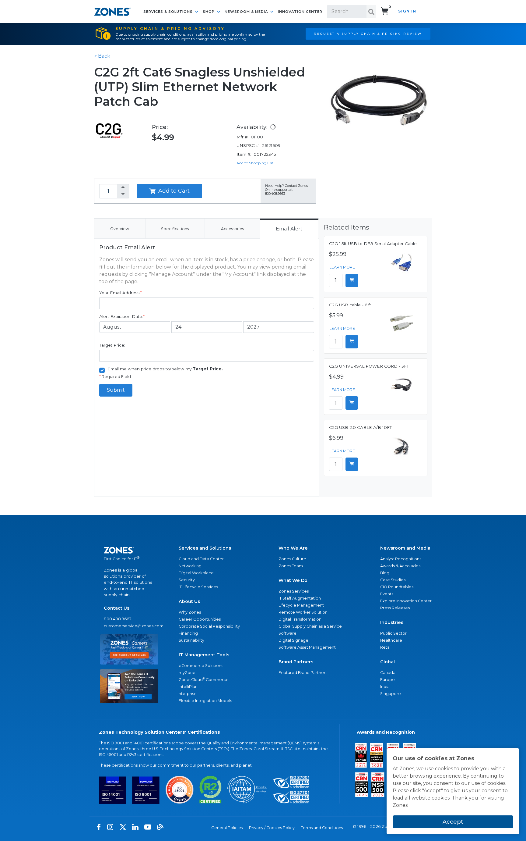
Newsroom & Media (247, 11)
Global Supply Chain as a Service (310, 626)
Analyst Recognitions (400, 559)
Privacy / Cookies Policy (272, 827)
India (385, 686)
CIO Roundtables (396, 587)
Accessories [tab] (232, 228)
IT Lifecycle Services (198, 587)
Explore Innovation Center (406, 601)
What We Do (293, 580)
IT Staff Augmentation (300, 598)
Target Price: (112, 345)
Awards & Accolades (400, 566)
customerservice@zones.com (129, 626)
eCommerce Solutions (201, 665)
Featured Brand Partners (303, 672)
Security (187, 580)
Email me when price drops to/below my (165, 368)
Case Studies (392, 580)
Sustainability (191, 640)
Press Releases (395, 608)
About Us (189, 601)
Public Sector (393, 633)
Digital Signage (293, 640)
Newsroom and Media (405, 548)
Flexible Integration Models (205, 700)
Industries (391, 622)
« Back (102, 56)
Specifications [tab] (175, 228)
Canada (387, 672)
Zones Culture (292, 559)
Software (287, 633)
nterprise (188, 693)
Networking (190, 566)
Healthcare (391, 640)
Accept (453, 821)
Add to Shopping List (255, 163)
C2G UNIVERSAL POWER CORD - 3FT (369, 366)
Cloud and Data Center (201, 559)
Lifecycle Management (301, 605)
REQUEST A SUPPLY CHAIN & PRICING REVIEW (368, 33)
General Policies (227, 827)
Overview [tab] (119, 228)
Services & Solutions (168, 11)
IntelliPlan (188, 686)
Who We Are (293, 548)
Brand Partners (296, 662)
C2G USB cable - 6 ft (350, 304)
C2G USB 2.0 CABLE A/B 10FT (360, 427)
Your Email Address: (120, 292)
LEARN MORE (342, 267)
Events (386, 594)
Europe (387, 679)
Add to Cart (173, 190)
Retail (385, 647)
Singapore (390, 693)
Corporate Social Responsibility (209, 626)
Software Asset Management (307, 647)
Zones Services (294, 591)
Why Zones (190, 612)
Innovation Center (300, 11)
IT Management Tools (204, 654)
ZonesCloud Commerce (204, 679)
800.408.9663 (117, 619)
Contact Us (116, 608)
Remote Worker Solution (303, 612)
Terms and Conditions (322, 827)
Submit (116, 390)
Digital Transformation (300, 619)
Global (387, 662)
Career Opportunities (200, 619)
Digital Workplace (196, 573)
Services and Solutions (205, 548)
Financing (188, 633)
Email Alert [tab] (289, 229)
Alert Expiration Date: (122, 316)
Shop (209, 11)
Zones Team (291, 566)
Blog (384, 573)
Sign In (407, 11)
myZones (188, 672)
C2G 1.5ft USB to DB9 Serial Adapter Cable (373, 243)
